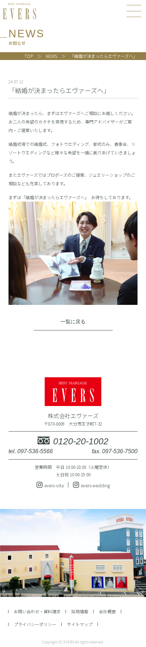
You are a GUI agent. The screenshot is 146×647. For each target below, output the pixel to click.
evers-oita (54, 485)
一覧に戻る (73, 321)
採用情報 (79, 611)
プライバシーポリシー (35, 624)
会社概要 (107, 611)
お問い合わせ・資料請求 (37, 611)
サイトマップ (79, 624)
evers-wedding (95, 485)
